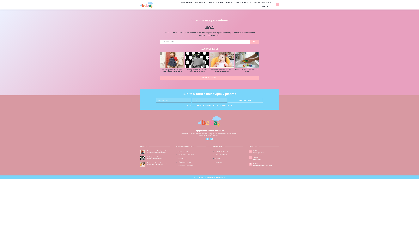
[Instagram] (211, 139)
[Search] (254, 42)
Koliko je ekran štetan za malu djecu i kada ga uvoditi (197, 70)
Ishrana (229, 2)
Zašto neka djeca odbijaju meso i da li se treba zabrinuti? (222, 70)
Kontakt (265, 7)
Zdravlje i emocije (243, 2)
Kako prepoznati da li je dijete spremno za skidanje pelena (172, 70)
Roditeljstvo (200, 2)
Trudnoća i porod (216, 2)
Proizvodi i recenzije (262, 2)
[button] (277, 4)
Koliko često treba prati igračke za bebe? (246, 70)
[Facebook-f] (207, 139)
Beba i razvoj (186, 2)
